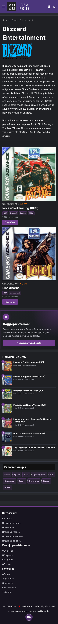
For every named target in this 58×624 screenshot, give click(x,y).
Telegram (6, 592)
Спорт (22, 481)
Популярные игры (11, 523)
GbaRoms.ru (26, 606)
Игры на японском (11, 540)
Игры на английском (12, 536)
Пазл (26, 475)
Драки (17, 475)
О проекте (7, 583)
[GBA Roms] (18, 6)
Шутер (46, 481)
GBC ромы (7, 559)
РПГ (51, 475)
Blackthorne (11, 288)
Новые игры (8, 527)
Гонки (7, 475)
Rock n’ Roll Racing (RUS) (20, 208)
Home (7, 20)
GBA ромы (7, 550)
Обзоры (6, 574)
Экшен (7, 487)
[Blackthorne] (29, 254)
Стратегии (34, 481)
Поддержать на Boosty (29, 343)
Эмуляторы (8, 578)
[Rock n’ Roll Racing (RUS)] (29, 174)
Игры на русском (11, 532)
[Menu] (3, 7)
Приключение (39, 475)
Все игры (7, 518)
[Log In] (49, 7)
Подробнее (10, 222)
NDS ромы (7, 555)
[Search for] (54, 7)
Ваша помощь (9, 587)
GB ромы (6, 564)
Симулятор (9, 481)
